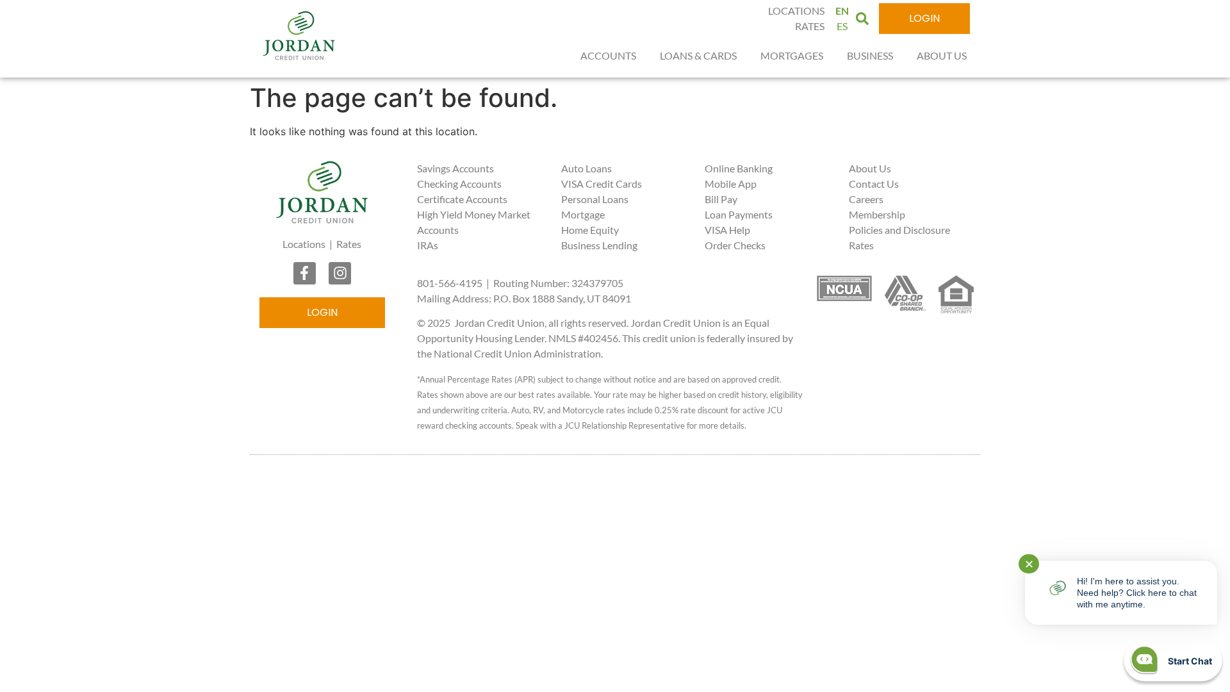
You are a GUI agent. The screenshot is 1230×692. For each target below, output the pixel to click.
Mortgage (583, 214)
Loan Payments (739, 214)
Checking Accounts (459, 183)
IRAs (427, 245)
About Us (870, 168)
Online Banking (739, 168)
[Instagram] (340, 273)
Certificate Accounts (462, 199)
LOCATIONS (796, 10)
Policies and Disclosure (899, 230)
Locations (304, 244)
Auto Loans (586, 168)
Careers (866, 199)
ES (842, 26)
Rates (348, 244)
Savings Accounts (455, 168)
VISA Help (727, 230)
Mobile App (731, 183)
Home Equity (590, 230)
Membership (877, 214)
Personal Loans (594, 199)
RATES (809, 26)
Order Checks (735, 245)
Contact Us (874, 183)
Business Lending (599, 245)
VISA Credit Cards (601, 183)
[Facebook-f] (304, 273)
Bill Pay (721, 199)
